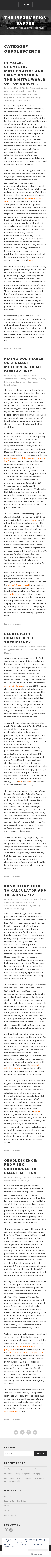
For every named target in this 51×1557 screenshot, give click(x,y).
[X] (6, 1530)
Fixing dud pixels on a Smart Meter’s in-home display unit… (24, 365)
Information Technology (26, 91)
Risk (36, 650)
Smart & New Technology (29, 97)
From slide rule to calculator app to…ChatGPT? (25, 890)
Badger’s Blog (10, 1515)
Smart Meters (10, 385)
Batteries (34, 88)
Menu (27, 4)
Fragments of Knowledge (15, 1501)
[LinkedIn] (22, 1432)
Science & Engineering (29, 905)
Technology (9, 100)
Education (9, 91)
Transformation (23, 100)
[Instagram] (35, 1432)
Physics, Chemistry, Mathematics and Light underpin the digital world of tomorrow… (25, 73)
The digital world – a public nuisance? (20, 1469)
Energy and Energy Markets (32, 379)
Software (8, 908)
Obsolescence (19, 94)
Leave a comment (12, 349)
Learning (8, 94)
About (6, 1506)
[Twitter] (28, 1432)
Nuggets (8, 1496)
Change (42, 88)
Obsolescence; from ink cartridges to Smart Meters (21, 1166)
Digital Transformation (23, 902)
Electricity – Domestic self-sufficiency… (21, 638)
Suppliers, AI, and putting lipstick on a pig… (22, 1474)
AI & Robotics (39, 899)
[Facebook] (16, 1432)
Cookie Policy (9, 1546)
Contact (7, 1510)
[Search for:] (25, 1453)
